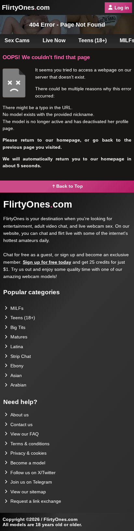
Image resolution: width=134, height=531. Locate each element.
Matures (18, 336)
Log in (121, 7)
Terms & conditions (29, 443)
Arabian (18, 384)
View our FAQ (24, 433)
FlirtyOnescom (26, 7)
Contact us (21, 424)
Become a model (27, 462)
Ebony (16, 365)
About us (19, 414)
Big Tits (17, 327)
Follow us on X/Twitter (33, 472)
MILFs (16, 308)
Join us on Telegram (31, 482)
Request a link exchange (35, 501)
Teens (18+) (92, 40)
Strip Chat (20, 356)
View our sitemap (28, 491)
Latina (16, 346)
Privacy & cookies (28, 453)
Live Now (54, 40)
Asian (16, 375)
